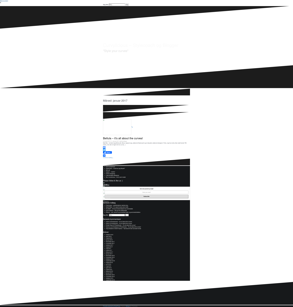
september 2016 (110, 261)
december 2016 (110, 255)
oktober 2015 (109, 278)
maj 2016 (108, 266)
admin (121, 141)
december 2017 (110, 241)
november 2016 (110, 257)
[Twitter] (146, 150)
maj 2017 (108, 248)
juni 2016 (108, 264)
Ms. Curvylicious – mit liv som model (116, 177)
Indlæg (125, 141)
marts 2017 (109, 250)
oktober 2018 (109, 235)
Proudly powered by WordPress (111, 306)
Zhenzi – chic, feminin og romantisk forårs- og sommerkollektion (123, 212)
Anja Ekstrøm (109, 228)
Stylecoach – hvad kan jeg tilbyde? (115, 168)
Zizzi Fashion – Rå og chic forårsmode (116, 210)
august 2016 (109, 262)
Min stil (108, 170)
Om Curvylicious (110, 167)
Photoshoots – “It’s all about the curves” (121, 221)
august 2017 (109, 247)
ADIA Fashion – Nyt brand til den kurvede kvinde (128, 228)
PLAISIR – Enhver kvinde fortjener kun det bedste (119, 209)
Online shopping (110, 173)
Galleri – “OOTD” (110, 172)
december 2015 (110, 275)
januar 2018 (109, 240)
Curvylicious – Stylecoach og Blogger (140, 45)
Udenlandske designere (112, 175)
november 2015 (110, 276)
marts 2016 (109, 269)
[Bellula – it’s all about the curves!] (132, 127)
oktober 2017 (109, 245)
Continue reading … (108, 157)
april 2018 (108, 236)
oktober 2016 (109, 259)
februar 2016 (109, 271)
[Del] (146, 155)
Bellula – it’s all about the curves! (123, 138)
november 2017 (110, 243)
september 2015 (110, 280)
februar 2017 (109, 252)
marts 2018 (109, 238)
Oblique (128, 306)
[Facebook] (146, 147)
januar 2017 (109, 254)
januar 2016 (109, 273)
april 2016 (108, 268)
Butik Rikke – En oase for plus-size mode (117, 207)
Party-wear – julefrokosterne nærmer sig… (117, 205)
